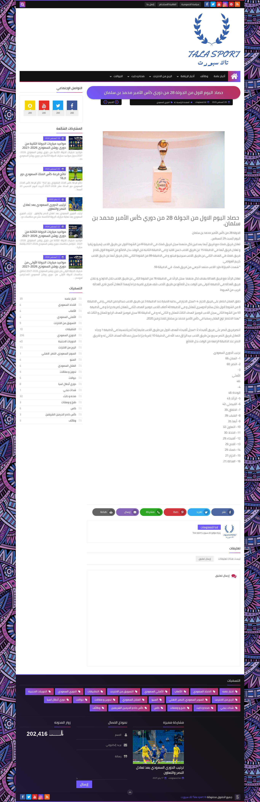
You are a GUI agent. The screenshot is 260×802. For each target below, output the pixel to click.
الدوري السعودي (163, 102)
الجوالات (118, 76)
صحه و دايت (48, 396)
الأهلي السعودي (48, 316)
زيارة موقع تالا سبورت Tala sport (207, 533)
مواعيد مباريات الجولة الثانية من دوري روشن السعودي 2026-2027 (44, 145)
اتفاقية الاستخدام (167, 4)
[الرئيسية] (234, 76)
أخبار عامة (219, 76)
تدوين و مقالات (48, 371)
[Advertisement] (89, 38)
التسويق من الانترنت (48, 323)
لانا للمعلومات (174, 778)
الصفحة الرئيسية (183, 102)
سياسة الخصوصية (190, 4)
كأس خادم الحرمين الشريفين (48, 414)
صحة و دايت (137, 76)
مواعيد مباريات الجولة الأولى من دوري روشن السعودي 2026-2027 (44, 264)
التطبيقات (48, 329)
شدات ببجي (48, 390)
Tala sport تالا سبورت (192, 797)
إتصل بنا (150, 4)
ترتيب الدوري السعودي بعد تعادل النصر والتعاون (44, 206)
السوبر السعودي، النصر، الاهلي (48, 353)
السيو (48, 359)
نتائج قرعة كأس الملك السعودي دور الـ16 (43, 176)
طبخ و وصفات (48, 402)
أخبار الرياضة (188, 76)
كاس (48, 408)
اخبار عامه (48, 298)
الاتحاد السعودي (48, 304)
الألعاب (48, 310)
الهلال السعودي (48, 365)
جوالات (48, 377)
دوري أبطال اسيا (48, 383)
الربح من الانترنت (162, 76)
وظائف (204, 76)
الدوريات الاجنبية (48, 341)
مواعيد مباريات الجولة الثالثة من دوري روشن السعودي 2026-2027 (44, 234)
